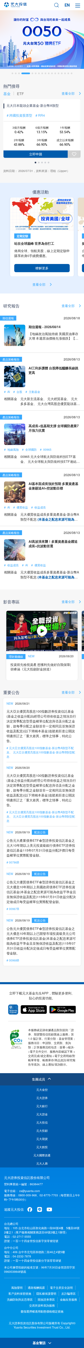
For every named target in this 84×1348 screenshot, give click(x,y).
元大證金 (42, 1114)
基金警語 (39, 1342)
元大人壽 (42, 1163)
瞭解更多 (42, 268)
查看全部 (68, 93)
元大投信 (42, 1122)
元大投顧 (42, 1130)
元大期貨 (42, 1139)
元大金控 (42, 1090)
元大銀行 (42, 1106)
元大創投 (42, 1147)
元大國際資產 (42, 1155)
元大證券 (42, 1098)
